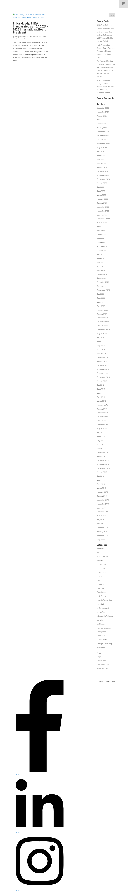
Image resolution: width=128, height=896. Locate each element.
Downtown (101, 584)
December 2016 (103, 460)
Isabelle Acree (19, 36)
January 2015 (102, 531)
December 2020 (103, 282)
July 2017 (100, 433)
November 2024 (103, 136)
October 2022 (102, 215)
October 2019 (102, 326)
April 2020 (101, 306)
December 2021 (103, 243)
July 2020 (100, 294)
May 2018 (100, 393)
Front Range (101, 592)
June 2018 (101, 389)
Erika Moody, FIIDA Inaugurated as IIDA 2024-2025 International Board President (30, 28)
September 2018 (103, 377)
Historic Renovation (104, 600)
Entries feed (101, 661)
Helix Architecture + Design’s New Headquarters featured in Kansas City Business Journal (105, 86)
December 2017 (103, 413)
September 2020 (103, 290)
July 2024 (100, 151)
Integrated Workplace (105, 616)
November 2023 (103, 175)
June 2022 (101, 227)
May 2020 (100, 302)
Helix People (42, 36)
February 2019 (102, 357)
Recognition (101, 632)
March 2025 (101, 124)
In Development (103, 608)
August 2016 (102, 472)
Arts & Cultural (102, 557)
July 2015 (100, 520)
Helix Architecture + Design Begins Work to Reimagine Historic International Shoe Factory (105, 51)
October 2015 (102, 508)
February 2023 (102, 199)
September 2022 (103, 219)
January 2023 (102, 203)
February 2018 (102, 405)
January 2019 (102, 361)
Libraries (100, 620)
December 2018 (103, 365)
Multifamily (101, 624)
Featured (100, 588)
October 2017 (102, 421)
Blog (113, 681)
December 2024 (103, 132)
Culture (99, 576)
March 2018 (101, 401)
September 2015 (103, 512)
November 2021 (103, 246)
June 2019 (101, 341)
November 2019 (103, 322)
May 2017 (100, 441)
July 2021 (100, 254)
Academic (100, 549)
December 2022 (103, 207)
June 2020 (101, 298)
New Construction (104, 628)
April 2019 (101, 349)
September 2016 (103, 468)
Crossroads (101, 572)
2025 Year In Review (105, 25)
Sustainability (102, 640)
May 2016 (100, 480)
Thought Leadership (19, 38)
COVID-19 (101, 568)
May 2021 (100, 262)
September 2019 (103, 330)
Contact (101, 681)
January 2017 (102, 456)
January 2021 (102, 278)
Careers (108, 681)
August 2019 (102, 333)
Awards (100, 561)
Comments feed (103, 665)
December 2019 (103, 318)
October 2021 (102, 250)
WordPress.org (102, 669)
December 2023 (103, 171)
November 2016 (103, 464)
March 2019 (101, 353)
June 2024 (101, 155)
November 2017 (103, 417)
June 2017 (101, 437)
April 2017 (101, 444)
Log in (99, 657)
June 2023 (101, 191)
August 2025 (102, 116)
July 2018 (100, 385)
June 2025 (101, 120)
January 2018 (102, 409)
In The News (101, 612)
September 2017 (103, 425)
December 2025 (103, 108)
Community (101, 564)
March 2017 (101, 448)
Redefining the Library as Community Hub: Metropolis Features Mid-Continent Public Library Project (105, 35)
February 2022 (102, 239)
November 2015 (103, 504)
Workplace (101, 648)
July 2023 (100, 187)
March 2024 (101, 163)
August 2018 (102, 381)
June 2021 (101, 258)
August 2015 (102, 516)
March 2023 (101, 195)
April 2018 (101, 397)
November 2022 (103, 211)
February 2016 (102, 492)
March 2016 (101, 488)
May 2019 (100, 345)
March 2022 (101, 235)
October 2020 (102, 286)
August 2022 (102, 223)
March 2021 (101, 270)
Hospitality (101, 604)
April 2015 (101, 524)
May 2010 (100, 539)
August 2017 (102, 429)
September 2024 (103, 143)
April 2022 (101, 231)
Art (98, 553)
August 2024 (102, 147)
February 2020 (102, 310)
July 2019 (100, 337)
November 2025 (103, 112)
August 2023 (102, 183)
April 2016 (101, 484)
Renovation (101, 636)
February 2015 (102, 528)
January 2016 (102, 496)
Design (35, 36)
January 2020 (102, 314)
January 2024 (102, 167)
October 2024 (102, 139)
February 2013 (102, 535)
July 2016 (100, 476)
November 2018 (103, 369)
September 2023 (103, 179)
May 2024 (100, 159)
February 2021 (102, 274)
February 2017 (102, 452)
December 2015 (103, 500)
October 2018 (102, 373)
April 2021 (101, 266)
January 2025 (102, 128)
